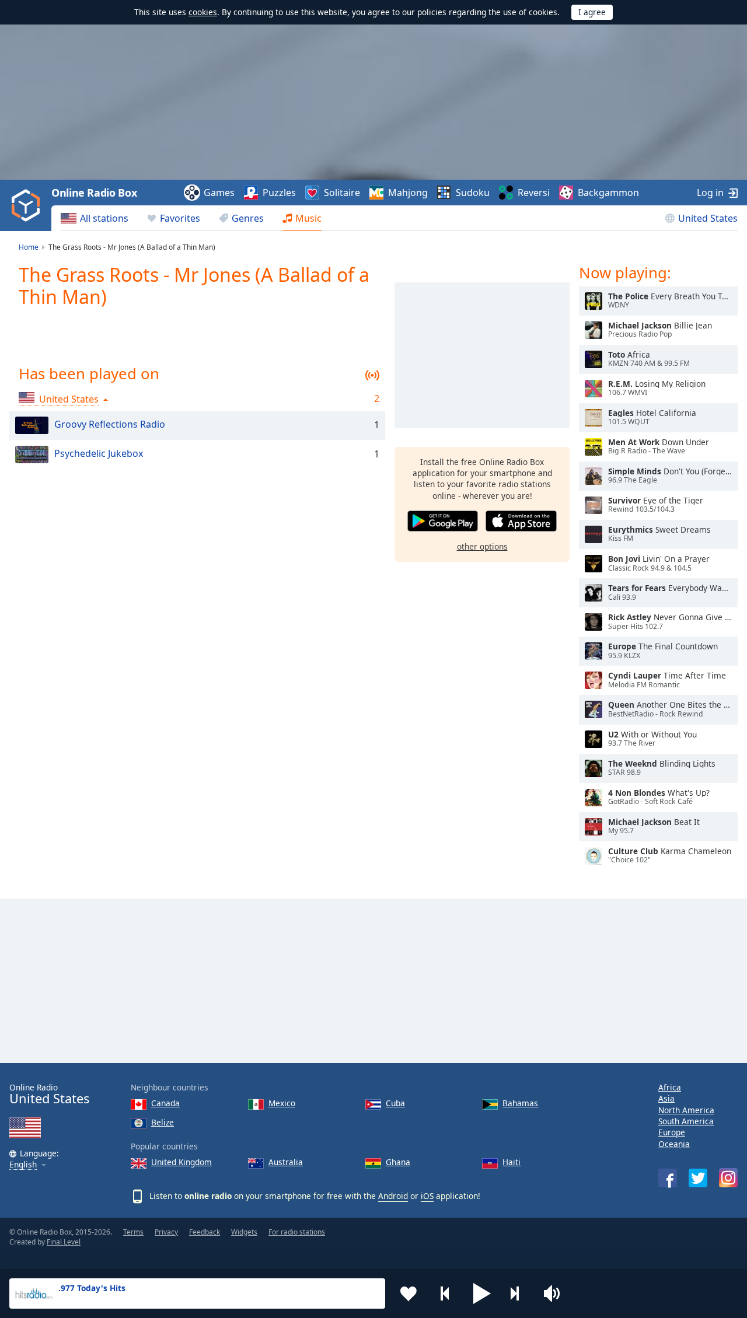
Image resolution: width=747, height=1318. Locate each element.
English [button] (23, 1165)
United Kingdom (181, 1161)
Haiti (511, 1161)
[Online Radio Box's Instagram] (728, 1177)
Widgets (244, 1232)
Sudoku (473, 192)
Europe (671, 1132)
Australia (285, 1161)
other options (482, 546)
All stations (104, 218)
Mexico (281, 1103)
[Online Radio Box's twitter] (698, 1178)
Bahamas (520, 1103)
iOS (427, 1195)
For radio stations (296, 1232)
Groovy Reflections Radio (109, 424)
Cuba (395, 1103)
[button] (482, 1293)
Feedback (204, 1232)
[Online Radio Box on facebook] (667, 1178)
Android (393, 1195)
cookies (203, 12)
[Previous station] (445, 1293)
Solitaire (342, 192)
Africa (669, 1087)
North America (686, 1110)
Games (219, 192)
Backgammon (608, 192)
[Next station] (519, 1293)
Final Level (64, 1242)
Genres (248, 218)
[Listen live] (593, 301)
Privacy (166, 1232)
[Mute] (555, 1293)
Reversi (534, 192)
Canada (165, 1103)
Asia (666, 1098)
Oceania (674, 1143)
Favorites (180, 218)
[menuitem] (94, 218)
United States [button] (69, 399)
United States (708, 218)
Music (308, 218)
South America (686, 1121)
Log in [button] (710, 192)
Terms (133, 1232)
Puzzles (279, 192)
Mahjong (408, 192)
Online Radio (49, 1094)
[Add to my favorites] (409, 1293)
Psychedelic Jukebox (98, 453)
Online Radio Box (94, 193)
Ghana (398, 1161)
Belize (162, 1122)
